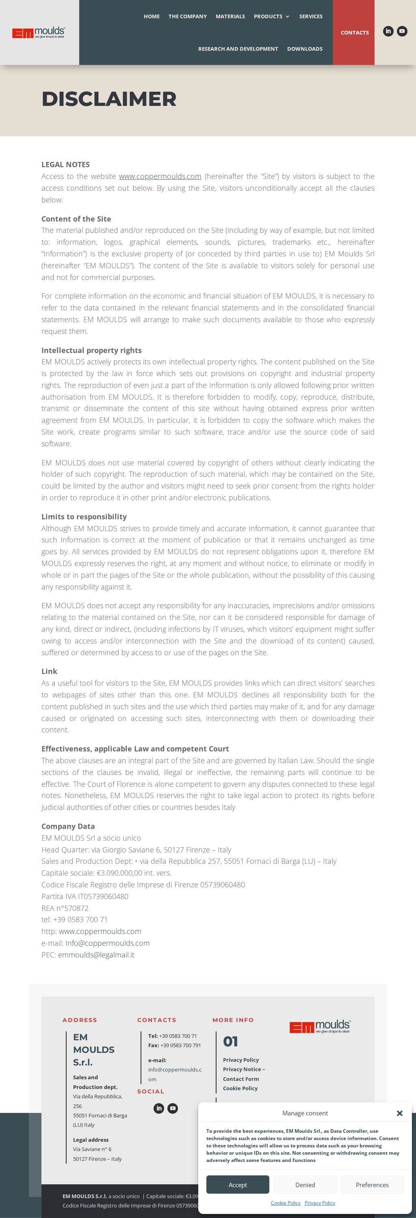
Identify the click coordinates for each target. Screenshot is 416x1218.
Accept (238, 1185)
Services (311, 16)
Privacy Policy (320, 1202)
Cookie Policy (286, 1202)
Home (152, 16)
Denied (305, 1185)
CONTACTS (355, 32)
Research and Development (238, 48)
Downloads (305, 48)
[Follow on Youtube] (402, 31)
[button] (400, 1113)
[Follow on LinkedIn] (388, 31)
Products (268, 16)
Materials (230, 16)
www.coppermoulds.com (100, 931)
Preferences (372, 1185)
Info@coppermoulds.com (107, 943)
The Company (188, 16)
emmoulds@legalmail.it (96, 955)
